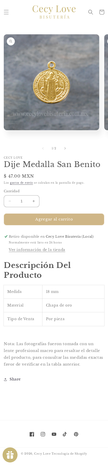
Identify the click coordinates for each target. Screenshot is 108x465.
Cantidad (12, 191)
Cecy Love (42, 453)
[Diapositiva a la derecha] (65, 148)
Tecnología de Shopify (69, 453)
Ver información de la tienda (37, 250)
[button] (6, 12)
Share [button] (15, 379)
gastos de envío (21, 182)
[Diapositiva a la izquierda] (42, 148)
